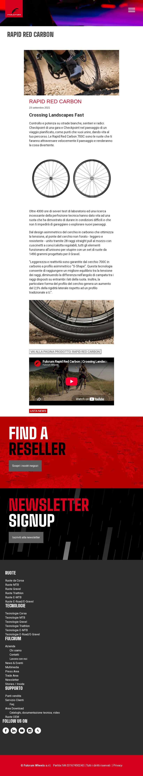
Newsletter (12, 679)
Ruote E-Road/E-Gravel (19, 601)
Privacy (117, 765)
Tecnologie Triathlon (17, 626)
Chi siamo (16, 650)
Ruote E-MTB (13, 597)
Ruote (10, 572)
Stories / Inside (14, 684)
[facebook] (6, 730)
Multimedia (12, 667)
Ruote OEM (12, 717)
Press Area (12, 671)
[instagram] (30, 730)
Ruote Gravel (13, 589)
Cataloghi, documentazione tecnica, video (35, 712)
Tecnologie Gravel (16, 621)
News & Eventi (14, 663)
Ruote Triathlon (14, 593)
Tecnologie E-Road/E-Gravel (22, 634)
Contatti (14, 654)
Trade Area (11, 675)
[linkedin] (14, 730)
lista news (38, 411)
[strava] (38, 730)
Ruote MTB (12, 584)
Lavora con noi (18, 658)
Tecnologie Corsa (16, 613)
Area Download (14, 708)
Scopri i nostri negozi (25, 465)
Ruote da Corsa (14, 580)
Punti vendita (13, 696)
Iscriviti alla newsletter (26, 537)
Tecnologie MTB (15, 617)
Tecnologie (15, 605)
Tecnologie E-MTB (16, 630)
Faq (12, 704)
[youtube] (22, 730)
